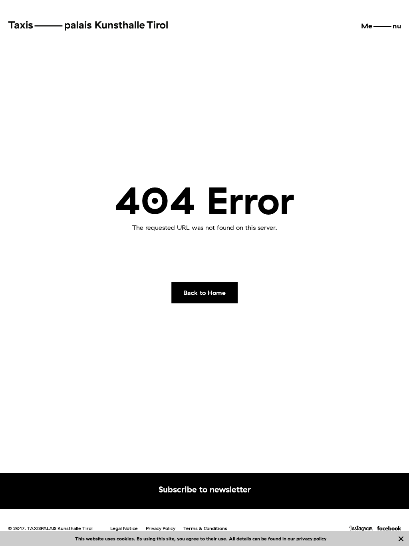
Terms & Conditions (205, 528)
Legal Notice (124, 528)
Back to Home (204, 293)
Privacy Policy (160, 528)
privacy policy (311, 539)
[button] (381, 26)
